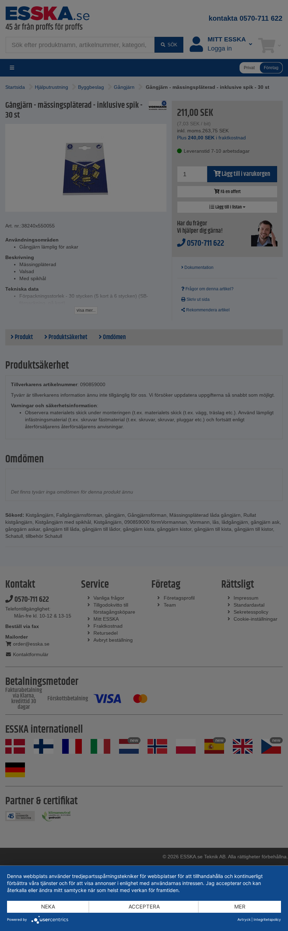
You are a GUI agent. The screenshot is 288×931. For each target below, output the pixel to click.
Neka (48, 906)
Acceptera (144, 906)
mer (240, 906)
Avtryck (243, 919)
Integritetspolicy (267, 919)
